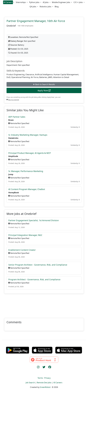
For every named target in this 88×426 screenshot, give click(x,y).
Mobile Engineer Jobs (61, 2)
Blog (57, 6)
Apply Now (43, 90)
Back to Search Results (45, 84)
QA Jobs (33, 6)
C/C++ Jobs (78, 2)
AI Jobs (46, 2)
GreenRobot (45, 387)
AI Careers (8, 2)
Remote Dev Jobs (44, 382)
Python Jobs (34, 2)
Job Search (30, 382)
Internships (21, 2)
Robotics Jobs (45, 6)
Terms (40, 378)
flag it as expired (13, 100)
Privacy (47, 378)
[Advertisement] (44, 304)
